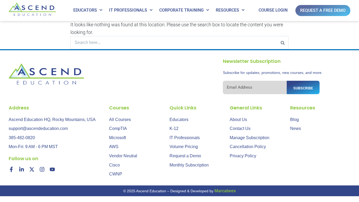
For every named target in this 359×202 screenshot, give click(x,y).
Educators (85, 10)
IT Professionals (128, 10)
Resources (227, 10)
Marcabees (225, 190)
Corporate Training (181, 10)
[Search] (283, 42)
